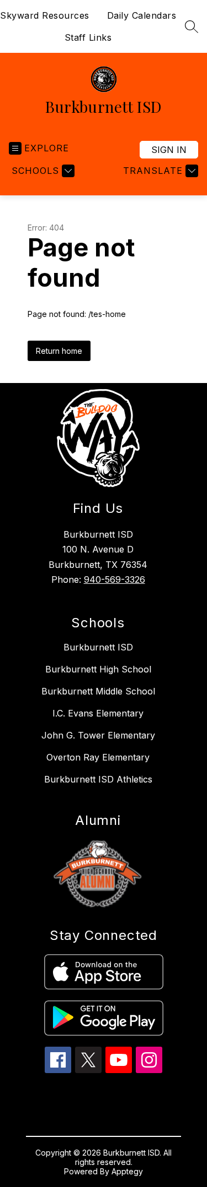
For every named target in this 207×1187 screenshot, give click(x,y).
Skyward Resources (44, 15)
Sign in (169, 149)
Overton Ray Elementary (98, 757)
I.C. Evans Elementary (98, 713)
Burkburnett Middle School (98, 691)
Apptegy (127, 1171)
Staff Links (88, 37)
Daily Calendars (142, 15)
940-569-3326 (114, 579)
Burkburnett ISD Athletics (98, 779)
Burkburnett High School (98, 669)
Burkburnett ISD (98, 647)
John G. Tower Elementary (98, 735)
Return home (59, 350)
